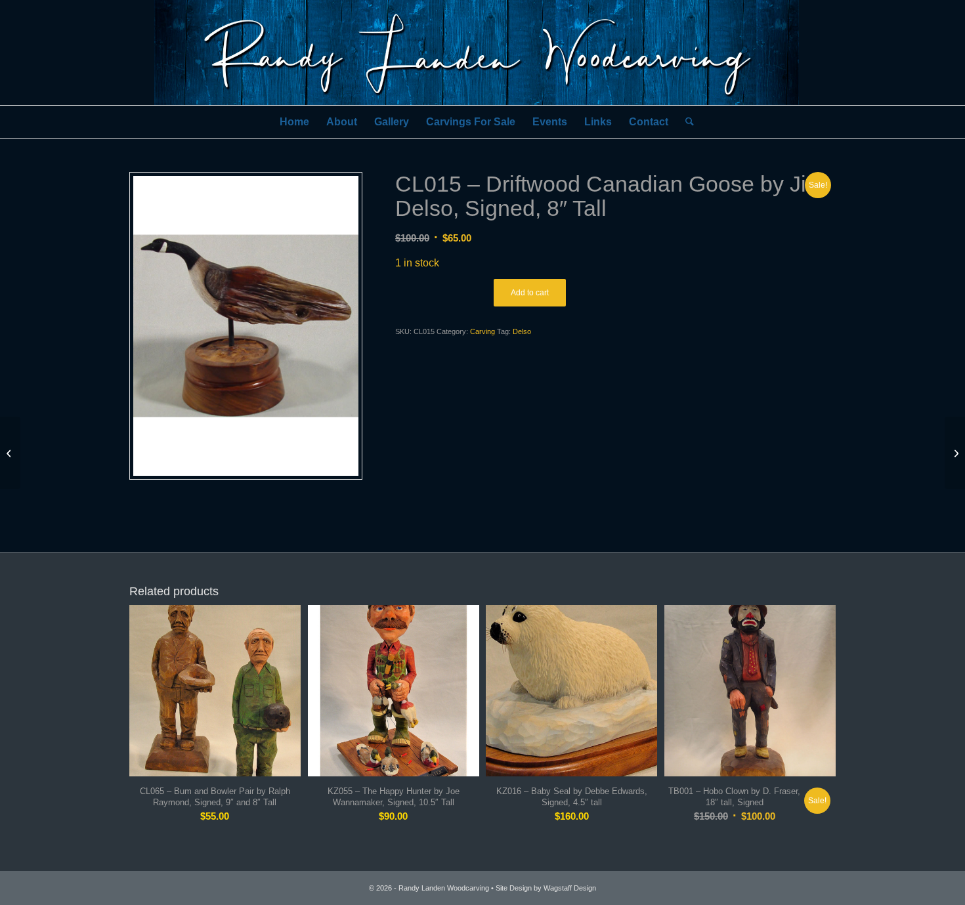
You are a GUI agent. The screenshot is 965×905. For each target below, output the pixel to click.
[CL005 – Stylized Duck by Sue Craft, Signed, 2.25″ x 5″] (10, 453)
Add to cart (530, 292)
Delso (522, 331)
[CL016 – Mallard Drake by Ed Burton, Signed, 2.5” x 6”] (955, 453)
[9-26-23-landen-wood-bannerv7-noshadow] (482, 52)
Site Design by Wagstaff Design (546, 888)
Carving (482, 331)
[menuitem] (294, 122)
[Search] (685, 122)
